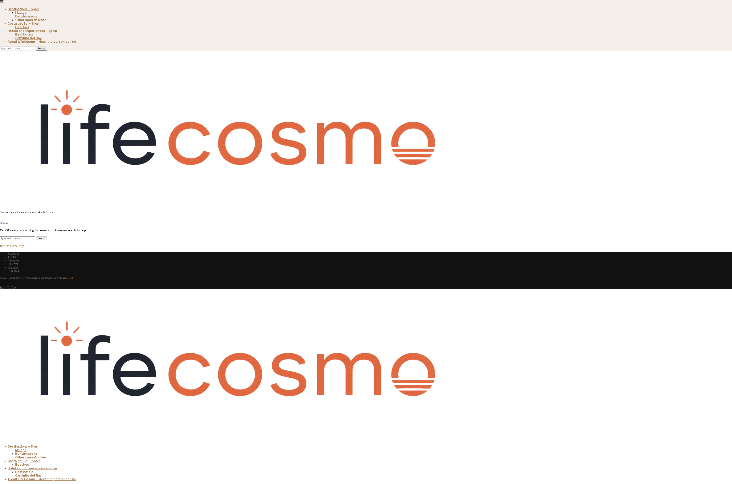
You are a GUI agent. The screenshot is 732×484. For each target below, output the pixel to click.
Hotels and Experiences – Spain (32, 31)
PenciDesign (66, 277)
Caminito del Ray (28, 38)
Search (41, 48)
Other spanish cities (31, 20)
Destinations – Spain (23, 9)
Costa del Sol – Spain (24, 23)
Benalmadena (26, 16)
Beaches (22, 27)
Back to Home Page (12, 246)
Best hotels (24, 34)
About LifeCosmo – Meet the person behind (42, 42)
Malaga (20, 13)
